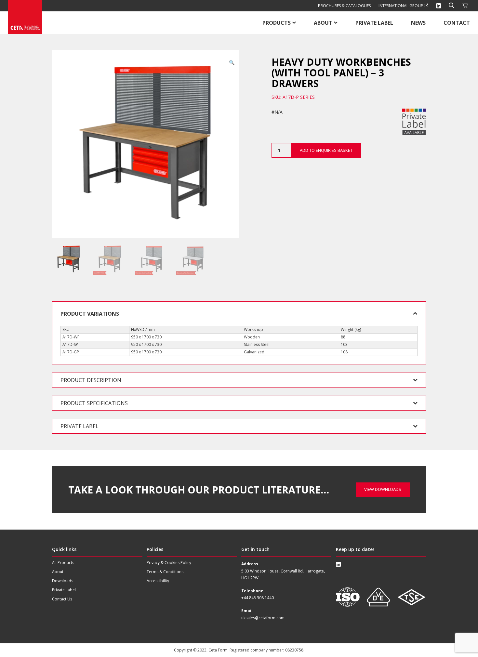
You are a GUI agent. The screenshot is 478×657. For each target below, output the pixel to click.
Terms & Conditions (165, 571)
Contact (457, 22)
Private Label (374, 22)
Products (276, 22)
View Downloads (382, 489)
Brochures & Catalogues (344, 5)
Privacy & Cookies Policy (169, 562)
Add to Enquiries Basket (326, 150)
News (418, 22)
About (323, 22)
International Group (401, 5)
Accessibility (158, 581)
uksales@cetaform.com (263, 618)
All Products (63, 562)
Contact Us (62, 599)
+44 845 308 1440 (257, 597)
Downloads (62, 581)
